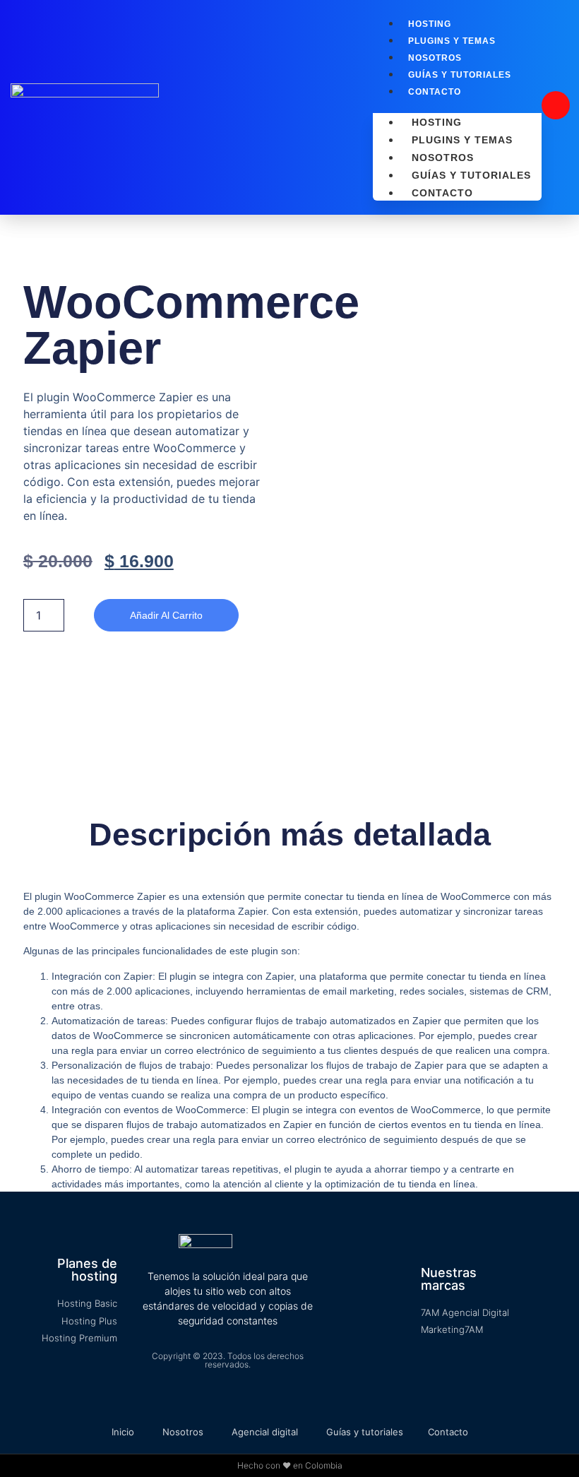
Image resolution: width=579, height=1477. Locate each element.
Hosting (429, 24)
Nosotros (435, 58)
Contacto (434, 92)
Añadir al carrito (166, 615)
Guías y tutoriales (459, 75)
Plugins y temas (452, 41)
